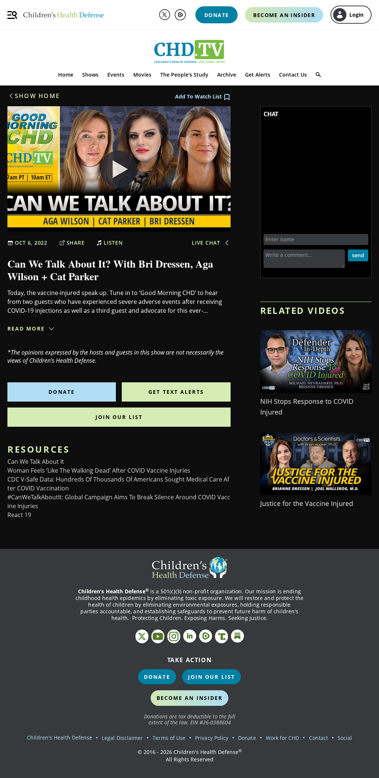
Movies (142, 74)
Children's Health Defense (60, 737)
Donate (61, 391)
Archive (226, 74)
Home (65, 74)
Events (115, 74)
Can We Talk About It (35, 461)
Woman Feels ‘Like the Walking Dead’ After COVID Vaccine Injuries (98, 470)
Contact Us (293, 74)
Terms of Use (168, 737)
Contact (318, 737)
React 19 (19, 515)
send (358, 255)
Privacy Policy (211, 737)
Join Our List (118, 416)
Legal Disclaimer (122, 737)
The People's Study (184, 74)
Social (345, 737)
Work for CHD (282, 737)
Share (76, 242)
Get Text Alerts (176, 391)
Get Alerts (257, 74)
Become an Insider (190, 697)
